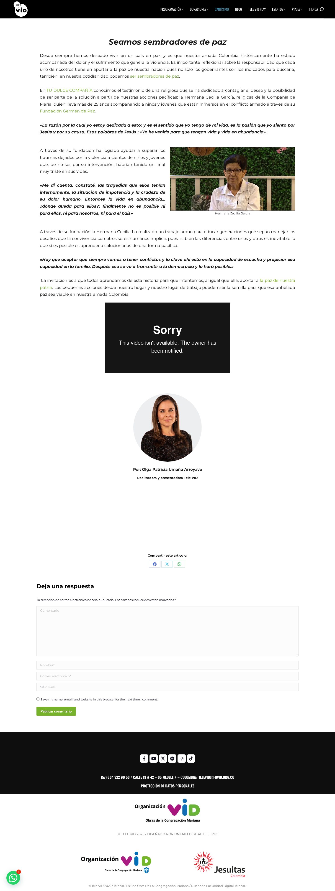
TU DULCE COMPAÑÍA (69, 90)
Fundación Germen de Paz (67, 111)
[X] (167, 564)
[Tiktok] (191, 758)
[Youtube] (153, 758)
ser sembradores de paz (154, 76)
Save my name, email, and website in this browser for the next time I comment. (99, 699)
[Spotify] (172, 758)
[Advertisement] (167, 519)
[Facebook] (154, 564)
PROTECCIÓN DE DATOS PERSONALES (167, 786)
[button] (13, 878)
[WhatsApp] (179, 564)
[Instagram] (182, 758)
